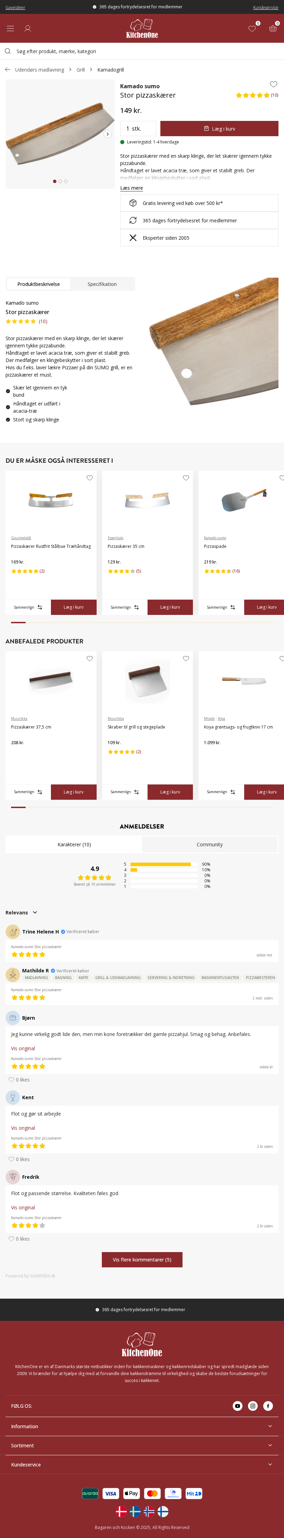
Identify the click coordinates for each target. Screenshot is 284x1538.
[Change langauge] (121, 1511)
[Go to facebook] (268, 1406)
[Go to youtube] (237, 1406)
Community (210, 844)
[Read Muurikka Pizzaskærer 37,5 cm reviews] (18, 754)
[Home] (142, 28)
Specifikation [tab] (102, 284)
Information (24, 1426)
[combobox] (142, 51)
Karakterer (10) (74, 844)
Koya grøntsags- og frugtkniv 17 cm (238, 727)
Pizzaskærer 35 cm (126, 546)
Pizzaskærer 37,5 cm (31, 727)
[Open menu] (10, 28)
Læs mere (131, 187)
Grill (81, 69)
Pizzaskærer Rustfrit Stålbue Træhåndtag (51, 546)
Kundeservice (265, 7)
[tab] (54, 181)
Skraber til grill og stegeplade (136, 727)
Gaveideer (15, 7)
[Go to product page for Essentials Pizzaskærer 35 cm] (147, 500)
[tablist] (70, 284)
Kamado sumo (140, 86)
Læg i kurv (223, 128)
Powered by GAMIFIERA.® (30, 1276)
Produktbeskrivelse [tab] (38, 284)
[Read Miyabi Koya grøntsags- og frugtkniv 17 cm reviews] (211, 754)
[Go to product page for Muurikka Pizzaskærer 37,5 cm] (51, 680)
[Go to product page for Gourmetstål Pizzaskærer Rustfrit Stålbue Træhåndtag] (51, 500)
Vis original (23, 1048)
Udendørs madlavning (39, 69)
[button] (257, 97)
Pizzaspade (215, 546)
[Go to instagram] (253, 1406)
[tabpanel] (70, 364)
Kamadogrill (110, 69)
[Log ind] (28, 28)
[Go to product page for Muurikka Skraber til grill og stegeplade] (147, 680)
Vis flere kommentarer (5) (142, 1259)
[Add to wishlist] (273, 84)
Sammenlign (24, 607)
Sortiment (22, 1445)
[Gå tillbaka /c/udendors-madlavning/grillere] (7, 69)
